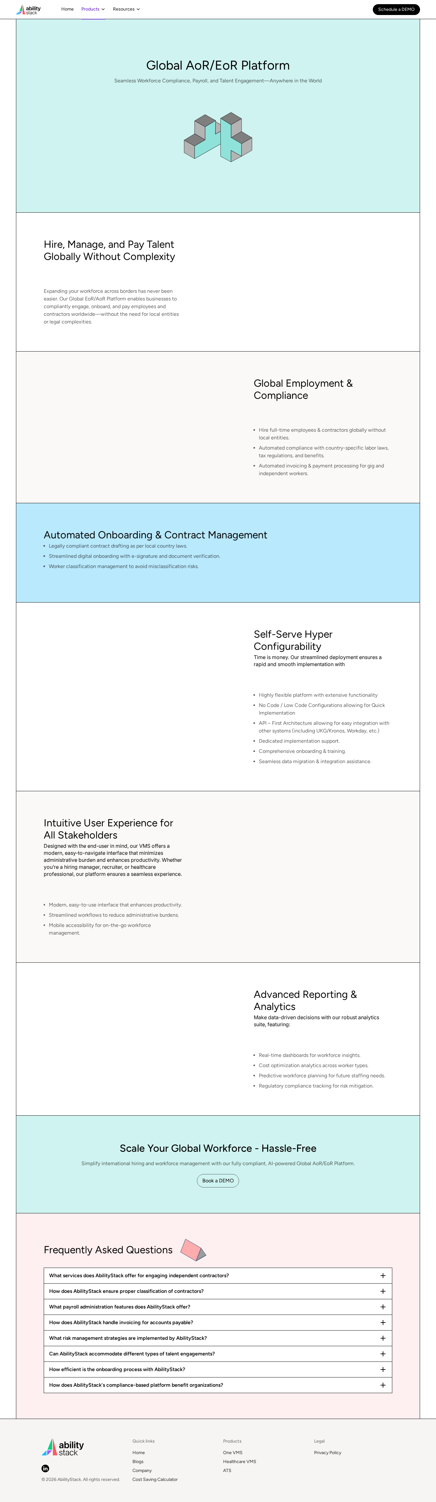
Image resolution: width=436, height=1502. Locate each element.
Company (142, 1470)
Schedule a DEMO (396, 9)
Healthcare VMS (239, 1461)
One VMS (233, 1452)
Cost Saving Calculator (155, 1479)
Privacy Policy (327, 1452)
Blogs (138, 1461)
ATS (227, 1470)
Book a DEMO (218, 1181)
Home (138, 1452)
